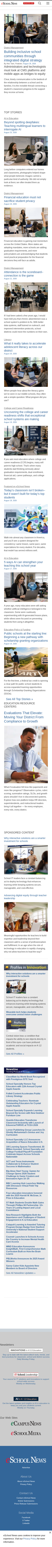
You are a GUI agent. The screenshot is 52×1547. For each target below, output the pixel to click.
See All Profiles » (15, 1053)
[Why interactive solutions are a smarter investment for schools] (26, 873)
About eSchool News (26, 1481)
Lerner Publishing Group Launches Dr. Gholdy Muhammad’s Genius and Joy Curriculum (25, 1132)
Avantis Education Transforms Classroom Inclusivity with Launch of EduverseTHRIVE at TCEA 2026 (24, 1122)
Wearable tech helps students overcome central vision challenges (24, 1013)
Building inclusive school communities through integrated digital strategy (23, 56)
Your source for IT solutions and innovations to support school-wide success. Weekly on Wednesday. (26, 1381)
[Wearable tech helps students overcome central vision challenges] (16, 1030)
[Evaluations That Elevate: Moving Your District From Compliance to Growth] (26, 782)
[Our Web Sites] (26, 1423)
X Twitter (26, 1520)
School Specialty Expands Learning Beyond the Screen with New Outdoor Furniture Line (25, 1113)
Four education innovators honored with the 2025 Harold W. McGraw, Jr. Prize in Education (24, 1195)
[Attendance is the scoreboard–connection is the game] (26, 310)
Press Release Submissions (26, 1504)
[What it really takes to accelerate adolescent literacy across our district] (26, 385)
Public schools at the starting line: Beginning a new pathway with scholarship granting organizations (26, 637)
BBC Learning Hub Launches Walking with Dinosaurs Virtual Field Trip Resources (25, 1185)
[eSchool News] (9, 3)
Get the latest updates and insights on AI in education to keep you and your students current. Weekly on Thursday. (26, 1405)
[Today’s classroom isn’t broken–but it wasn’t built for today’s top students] (26, 532)
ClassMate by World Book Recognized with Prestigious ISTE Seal (25, 1078)
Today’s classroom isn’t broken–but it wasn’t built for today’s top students (24, 494)
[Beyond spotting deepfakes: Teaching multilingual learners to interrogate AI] (26, 164)
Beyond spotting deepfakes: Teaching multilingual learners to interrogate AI (24, 126)
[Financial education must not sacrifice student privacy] (26, 235)
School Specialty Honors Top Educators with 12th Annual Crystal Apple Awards (24, 1086)
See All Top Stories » (19, 699)
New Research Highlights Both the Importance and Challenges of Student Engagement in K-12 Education (25, 1217)
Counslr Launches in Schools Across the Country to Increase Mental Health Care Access (25, 1239)
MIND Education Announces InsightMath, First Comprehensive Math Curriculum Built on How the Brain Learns (26, 1250)
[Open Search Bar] (39, 3)
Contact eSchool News (26, 1498)
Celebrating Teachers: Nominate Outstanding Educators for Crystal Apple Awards (23, 1103)
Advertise (26, 1467)
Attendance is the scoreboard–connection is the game (23, 273)
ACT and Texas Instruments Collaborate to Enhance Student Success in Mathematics (22, 1164)
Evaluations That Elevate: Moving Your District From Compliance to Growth (24, 717)
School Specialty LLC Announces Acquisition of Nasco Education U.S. (24, 1140)
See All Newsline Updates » (20, 1273)
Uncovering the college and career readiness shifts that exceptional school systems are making (26, 415)
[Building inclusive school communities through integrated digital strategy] (26, 42)
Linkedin (26, 1523)
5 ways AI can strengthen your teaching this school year (23, 563)
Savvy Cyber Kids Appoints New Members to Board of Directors (22, 1267)
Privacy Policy (26, 1484)
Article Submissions (26, 1501)
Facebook (26, 1517)
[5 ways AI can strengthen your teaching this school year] (26, 600)
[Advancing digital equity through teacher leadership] (26, 930)
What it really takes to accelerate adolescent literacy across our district (25, 347)
